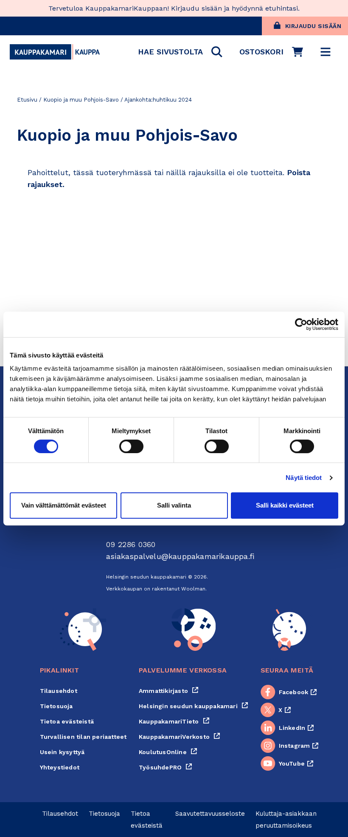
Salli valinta (174, 505)
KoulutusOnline (168, 752)
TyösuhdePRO (165, 767)
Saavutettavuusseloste (210, 813)
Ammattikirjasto (169, 690)
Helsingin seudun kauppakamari (193, 706)
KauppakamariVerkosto (179, 736)
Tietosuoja (56, 706)
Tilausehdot (58, 690)
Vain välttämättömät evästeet (63, 505)
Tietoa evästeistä (67, 721)
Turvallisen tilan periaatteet (83, 736)
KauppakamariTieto (174, 721)
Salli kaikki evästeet (285, 505)
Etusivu (27, 99)
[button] (180, 52)
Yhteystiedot (59, 767)
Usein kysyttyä (62, 752)
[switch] (131, 446)
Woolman (193, 589)
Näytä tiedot (304, 477)
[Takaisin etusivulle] (54, 52)
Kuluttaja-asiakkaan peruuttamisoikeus (286, 819)
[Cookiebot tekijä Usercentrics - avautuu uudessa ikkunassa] (301, 324)
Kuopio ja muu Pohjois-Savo (81, 99)
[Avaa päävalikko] (326, 52)
